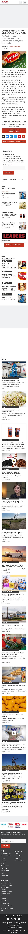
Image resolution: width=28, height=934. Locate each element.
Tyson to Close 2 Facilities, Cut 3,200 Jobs (13, 626)
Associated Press (15, 46)
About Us (23, 922)
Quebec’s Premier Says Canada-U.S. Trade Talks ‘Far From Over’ (12, 502)
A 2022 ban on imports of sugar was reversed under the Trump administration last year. (13, 537)
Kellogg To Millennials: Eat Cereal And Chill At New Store (9, 266)
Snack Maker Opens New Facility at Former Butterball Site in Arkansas (12, 565)
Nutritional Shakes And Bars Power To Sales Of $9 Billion (9, 288)
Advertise (16, 922)
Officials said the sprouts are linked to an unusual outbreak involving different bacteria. (13, 415)
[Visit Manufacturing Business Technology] (17, 827)
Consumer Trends (5, 261)
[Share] (7, 136)
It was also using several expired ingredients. (11, 476)
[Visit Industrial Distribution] (3, 827)
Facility (4, 271)
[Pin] (19, 136)
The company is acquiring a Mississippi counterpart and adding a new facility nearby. (14, 690)
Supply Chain (5, 498)
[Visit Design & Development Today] (3, 824)
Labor (4, 529)
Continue (8, 173)
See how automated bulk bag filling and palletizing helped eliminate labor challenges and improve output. (13, 384)
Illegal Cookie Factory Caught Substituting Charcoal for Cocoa (8, 224)
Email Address (7, 165)
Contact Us (10, 924)
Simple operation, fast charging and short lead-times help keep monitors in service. (13, 447)
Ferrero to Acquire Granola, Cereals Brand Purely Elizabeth (13, 595)
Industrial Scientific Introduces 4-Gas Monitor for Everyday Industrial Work (9, 214)
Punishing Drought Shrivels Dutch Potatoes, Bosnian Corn (12, 774)
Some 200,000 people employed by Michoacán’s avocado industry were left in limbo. (13, 658)
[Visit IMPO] (24, 824)
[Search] (20, 2)
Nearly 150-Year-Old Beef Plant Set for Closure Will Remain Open (13, 744)
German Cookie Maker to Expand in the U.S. (13, 686)
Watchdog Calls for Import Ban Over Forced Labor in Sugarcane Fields (12, 533)
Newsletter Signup (7, 922)
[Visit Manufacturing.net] (10, 827)
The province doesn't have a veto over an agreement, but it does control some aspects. (13, 506)
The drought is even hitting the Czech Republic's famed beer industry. (12, 777)
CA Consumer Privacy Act (15, 927)
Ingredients (5, 469)
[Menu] (24, 2)
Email (2, 838)
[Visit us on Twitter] (11, 919)
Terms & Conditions (14, 926)
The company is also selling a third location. (14, 629)
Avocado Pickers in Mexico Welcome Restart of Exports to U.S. (13, 653)
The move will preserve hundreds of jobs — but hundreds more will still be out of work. (14, 748)
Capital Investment (7, 591)
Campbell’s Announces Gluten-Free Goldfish (12, 715)
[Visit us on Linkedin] (15, 919)
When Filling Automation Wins (9, 194)
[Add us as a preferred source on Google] (23, 136)
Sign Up (5, 846)
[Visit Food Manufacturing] (10, 824)
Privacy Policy (18, 924)
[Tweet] (15, 136)
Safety (4, 407)
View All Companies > (14, 245)
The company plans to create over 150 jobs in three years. (14, 569)
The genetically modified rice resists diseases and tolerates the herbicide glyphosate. (12, 807)
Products (5, 440)
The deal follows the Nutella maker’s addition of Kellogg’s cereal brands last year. (13, 599)
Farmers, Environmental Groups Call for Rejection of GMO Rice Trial (14, 803)
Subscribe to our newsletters (14, 130)
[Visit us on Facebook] (8, 919)
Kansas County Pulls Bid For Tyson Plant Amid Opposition (9, 276)
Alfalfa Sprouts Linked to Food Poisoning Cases (9, 203)
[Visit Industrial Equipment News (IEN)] (17, 824)
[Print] (3, 136)
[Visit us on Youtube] (19, 919)
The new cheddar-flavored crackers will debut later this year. (13, 719)
